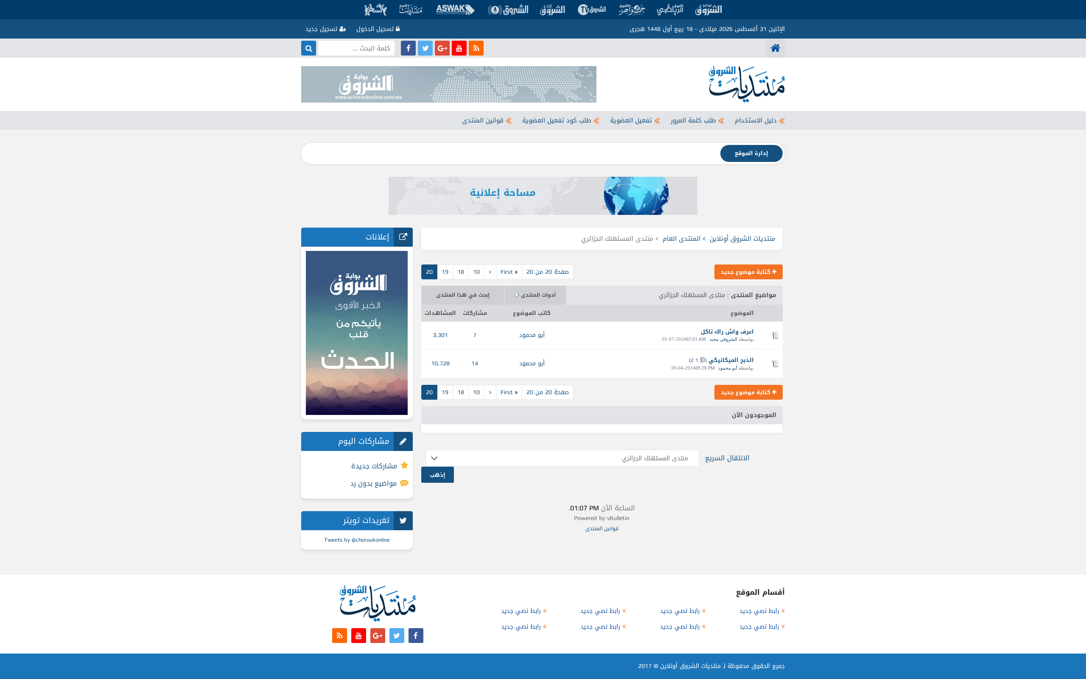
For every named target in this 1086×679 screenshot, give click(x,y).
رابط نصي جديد (759, 611)
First (509, 272)
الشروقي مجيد (723, 339)
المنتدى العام (681, 239)
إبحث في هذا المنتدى (463, 295)
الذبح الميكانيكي (731, 360)
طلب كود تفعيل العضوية (556, 120)
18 (460, 272)
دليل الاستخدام (756, 120)
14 (474, 363)
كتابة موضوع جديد (746, 272)
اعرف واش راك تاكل (727, 331)
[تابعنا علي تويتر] (425, 48)
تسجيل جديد (322, 29)
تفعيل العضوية (631, 120)
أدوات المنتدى (538, 295)
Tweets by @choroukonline (357, 539)
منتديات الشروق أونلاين (742, 239)
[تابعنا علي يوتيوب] (459, 48)
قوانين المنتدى (483, 120)
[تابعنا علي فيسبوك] (408, 48)
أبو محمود (532, 335)
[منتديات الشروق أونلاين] (775, 48)
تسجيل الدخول (376, 29)
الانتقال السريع (727, 458)
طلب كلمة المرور (693, 120)
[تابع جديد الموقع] (476, 48)
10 (476, 272)
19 (445, 272)
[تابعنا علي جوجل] (442, 48)
